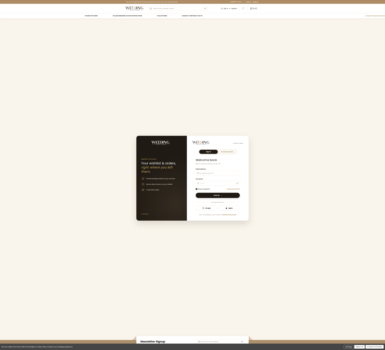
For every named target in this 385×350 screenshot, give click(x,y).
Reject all (359, 347)
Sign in (248, 2)
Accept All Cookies (374, 347)
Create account (227, 152)
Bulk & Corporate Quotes (376, 16)
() (255, 8)
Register (256, 2)
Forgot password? (233, 189)
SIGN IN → (218, 195)
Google (208, 208)
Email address (201, 169)
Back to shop (238, 143)
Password (199, 179)
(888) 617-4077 (236, 2)
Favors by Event (91, 16)
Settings (348, 347)
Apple (230, 208)
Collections (162, 16)
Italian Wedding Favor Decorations (127, 16)
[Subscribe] (242, 341)
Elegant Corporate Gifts (192, 16)
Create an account (229, 215)
